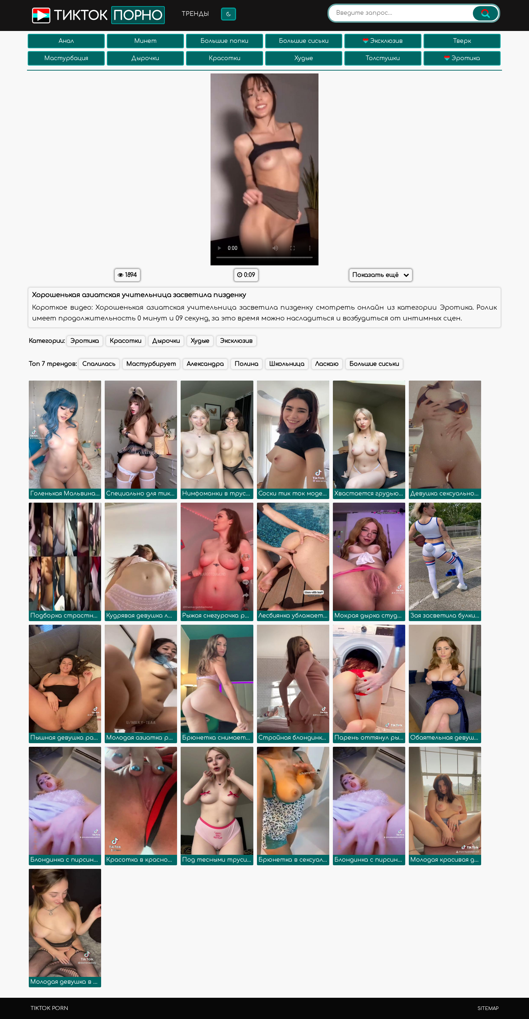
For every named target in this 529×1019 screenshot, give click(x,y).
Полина (246, 364)
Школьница (286, 364)
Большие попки (224, 41)
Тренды (195, 14)
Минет (145, 41)
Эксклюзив (386, 41)
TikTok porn (49, 1008)
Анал (66, 41)
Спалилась (99, 364)
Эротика (465, 58)
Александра (205, 364)
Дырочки (145, 58)
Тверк (462, 41)
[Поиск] (485, 13)
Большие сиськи (304, 41)
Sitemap (488, 1008)
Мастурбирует (151, 364)
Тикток (106, 16)
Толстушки (383, 58)
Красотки (224, 58)
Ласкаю (327, 364)
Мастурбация (66, 58)
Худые (303, 58)
